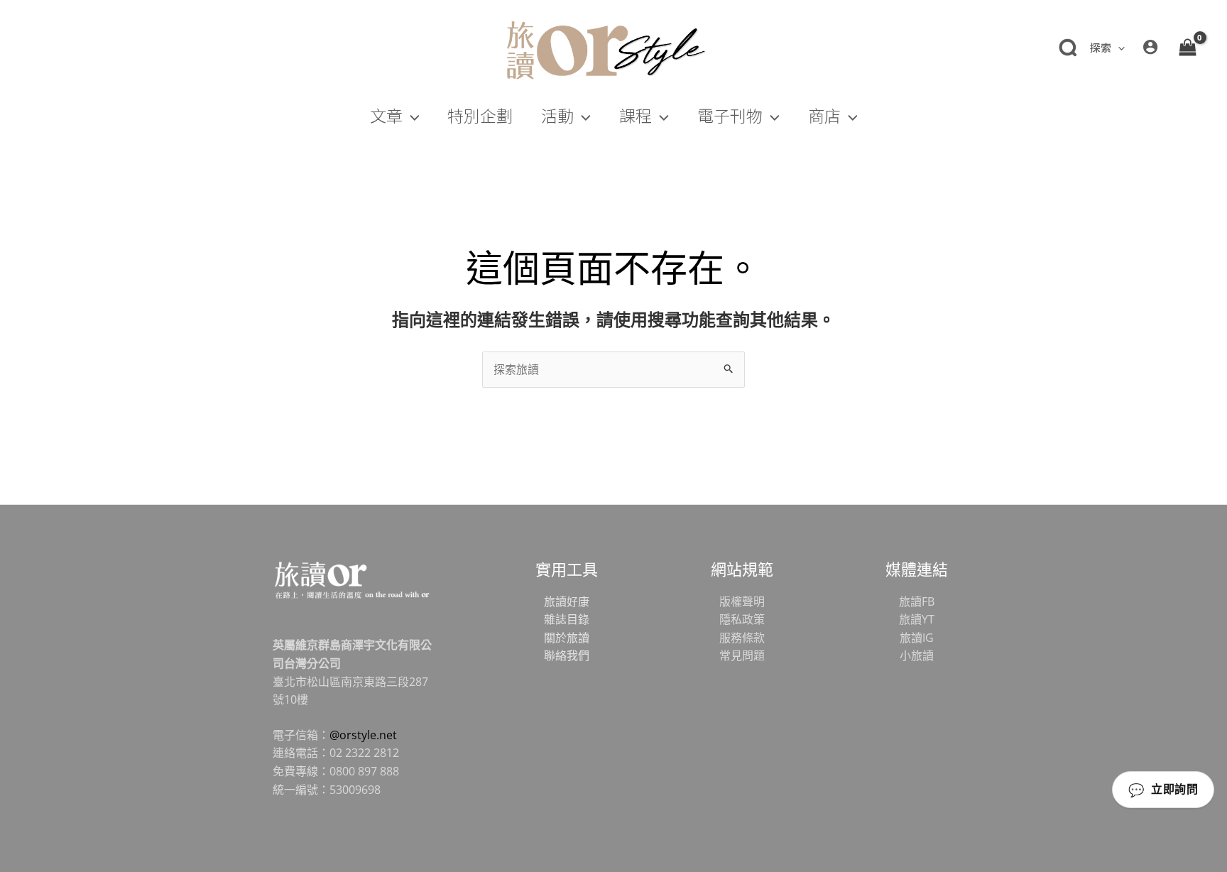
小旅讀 (917, 655)
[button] (1118, 47)
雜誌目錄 (566, 619)
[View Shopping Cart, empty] (1187, 46)
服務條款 (742, 637)
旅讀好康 (566, 601)
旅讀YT (916, 619)
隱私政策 (742, 619)
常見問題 (742, 655)
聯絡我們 (566, 655)
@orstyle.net (363, 735)
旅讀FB (916, 601)
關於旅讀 (566, 637)
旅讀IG (917, 637)
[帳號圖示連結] (1150, 47)
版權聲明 (742, 601)
